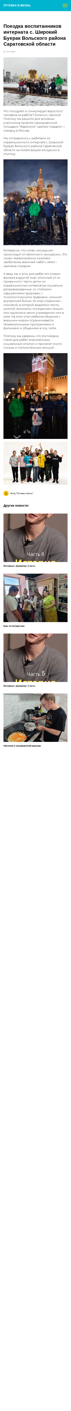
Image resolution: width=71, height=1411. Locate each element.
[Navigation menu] (65, 5)
